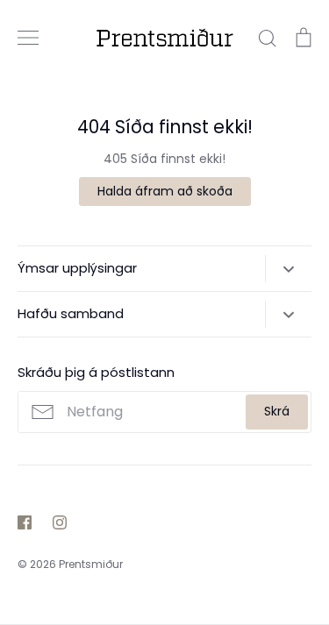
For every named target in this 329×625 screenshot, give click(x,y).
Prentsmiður (91, 564)
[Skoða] (28, 37)
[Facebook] (24, 522)
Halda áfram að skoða (164, 191)
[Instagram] (59, 522)
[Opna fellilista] (288, 268)
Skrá (277, 411)
